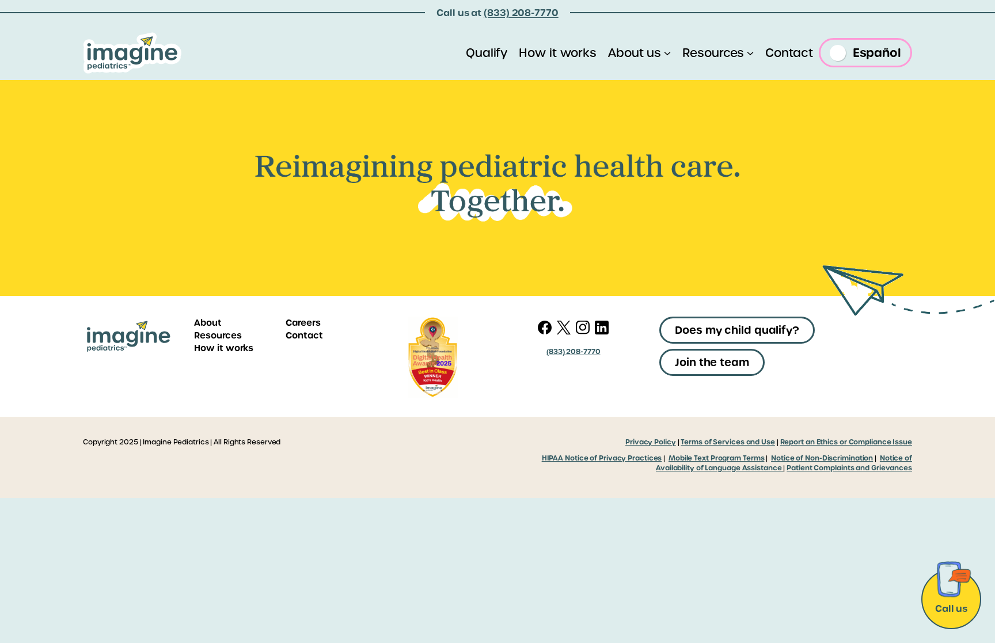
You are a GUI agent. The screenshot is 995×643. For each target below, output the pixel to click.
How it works (223, 348)
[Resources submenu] (750, 53)
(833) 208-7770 (521, 12)
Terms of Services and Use (728, 442)
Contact (304, 335)
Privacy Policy (650, 442)
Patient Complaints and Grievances (849, 468)
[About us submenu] (667, 53)
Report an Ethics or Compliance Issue (846, 442)
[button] (737, 330)
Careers (303, 323)
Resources (217, 335)
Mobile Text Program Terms (717, 458)
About (208, 323)
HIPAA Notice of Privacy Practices (602, 458)
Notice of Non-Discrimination (822, 458)
